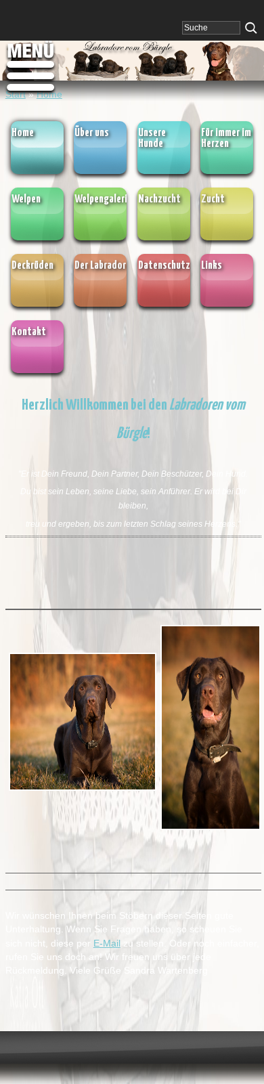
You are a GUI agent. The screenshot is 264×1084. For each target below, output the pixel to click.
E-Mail (106, 943)
